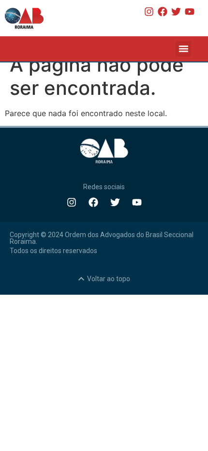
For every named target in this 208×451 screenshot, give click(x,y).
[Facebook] (162, 11)
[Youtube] (189, 11)
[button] (183, 49)
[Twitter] (176, 11)
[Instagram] (149, 11)
